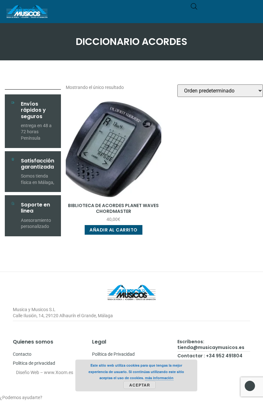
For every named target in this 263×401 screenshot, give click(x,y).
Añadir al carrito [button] (113, 230)
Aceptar (139, 385)
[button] (252, 14)
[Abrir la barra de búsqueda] (194, 6)
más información (159, 377)
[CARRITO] (226, 15)
